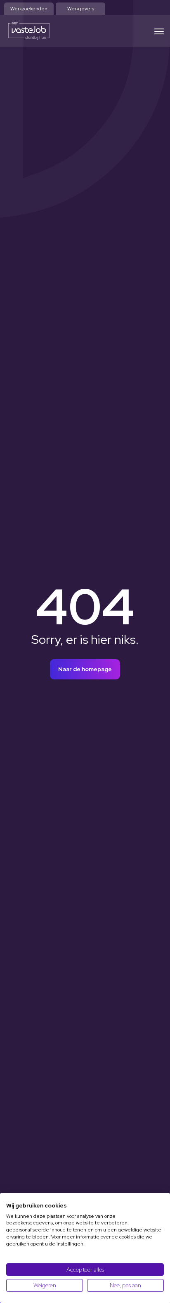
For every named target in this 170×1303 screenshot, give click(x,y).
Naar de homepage (85, 669)
